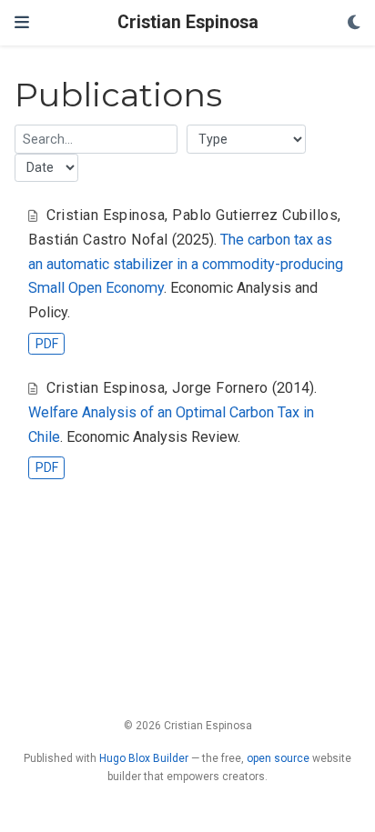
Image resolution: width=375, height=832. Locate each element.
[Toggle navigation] (22, 23)
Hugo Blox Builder (143, 758)
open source (278, 758)
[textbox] (96, 139)
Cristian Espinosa (187, 22)
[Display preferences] (354, 23)
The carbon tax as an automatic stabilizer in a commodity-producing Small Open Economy (185, 263)
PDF (46, 343)
